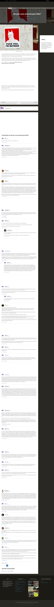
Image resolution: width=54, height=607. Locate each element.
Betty (6, 461)
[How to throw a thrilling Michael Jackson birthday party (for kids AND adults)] (30, 594)
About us (42, 581)
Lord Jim (18, 51)
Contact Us (20, 603)
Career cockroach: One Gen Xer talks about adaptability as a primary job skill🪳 (20, 582)
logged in (6, 571)
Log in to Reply (4, 142)
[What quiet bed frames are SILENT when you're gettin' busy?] (30, 583)
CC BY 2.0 (21, 51)
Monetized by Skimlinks (32, 603)
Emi (10, 108)
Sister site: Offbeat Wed (44, 582)
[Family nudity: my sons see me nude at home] (36, 583)
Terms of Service (24, 603)
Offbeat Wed (46, 43)
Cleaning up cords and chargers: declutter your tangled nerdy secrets (8, 103)
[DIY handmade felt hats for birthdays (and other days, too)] (36, 589)
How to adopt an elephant (19, 591)
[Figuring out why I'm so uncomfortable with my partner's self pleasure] (30, 589)
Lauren (6, 374)
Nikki (5, 514)
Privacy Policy (27, 603)
